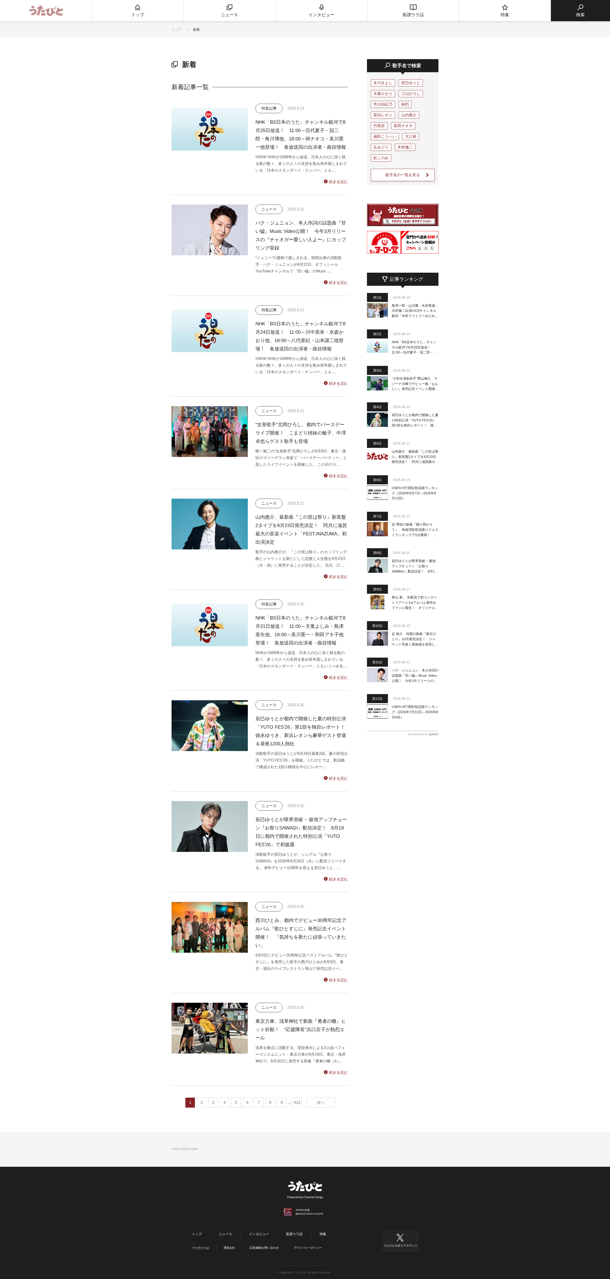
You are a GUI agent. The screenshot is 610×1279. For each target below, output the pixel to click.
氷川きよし (382, 83)
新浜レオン (382, 115)
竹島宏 (379, 126)
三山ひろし (410, 94)
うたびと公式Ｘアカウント (400, 1245)
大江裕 (411, 136)
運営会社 (229, 1247)
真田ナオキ (403, 126)
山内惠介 (409, 115)
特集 (323, 1234)
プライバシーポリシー (307, 1247)
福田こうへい (384, 136)
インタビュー (259, 1234)
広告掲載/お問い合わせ (264, 1247)
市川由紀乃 (382, 104)
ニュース (225, 1234)
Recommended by (418, 734)
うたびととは (200, 1247)
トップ (177, 29)
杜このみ (381, 158)
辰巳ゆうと (410, 83)
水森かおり (382, 94)
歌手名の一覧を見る (403, 175)
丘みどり (381, 147)
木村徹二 (405, 147)
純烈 (405, 104)
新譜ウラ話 (294, 1234)
